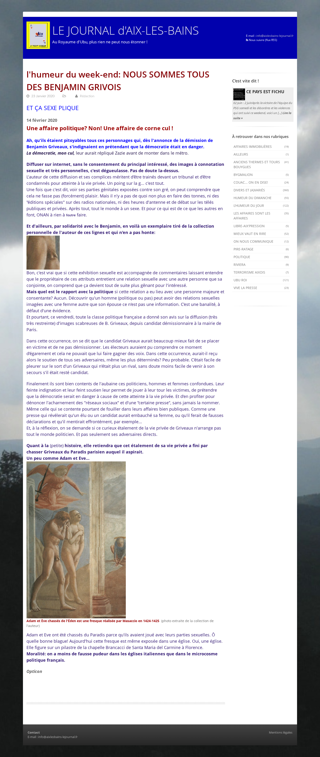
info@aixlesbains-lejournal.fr (275, 36)
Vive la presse (261, 288)
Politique (261, 257)
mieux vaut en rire (261, 233)
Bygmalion (261, 174)
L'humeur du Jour (261, 205)
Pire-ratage (261, 249)
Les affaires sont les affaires (261, 215)
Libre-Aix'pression (261, 226)
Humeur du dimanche (261, 198)
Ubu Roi (261, 280)
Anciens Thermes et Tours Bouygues (261, 164)
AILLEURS (261, 154)
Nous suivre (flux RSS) (262, 40)
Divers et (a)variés (261, 190)
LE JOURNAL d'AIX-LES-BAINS (125, 30)
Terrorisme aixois (261, 272)
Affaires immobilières (261, 146)
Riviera (261, 264)
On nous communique (261, 241)
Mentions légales (280, 732)
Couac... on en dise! (261, 182)
